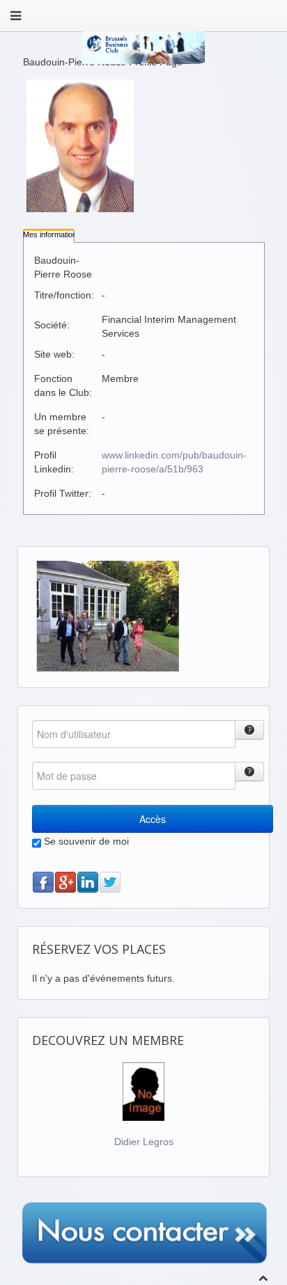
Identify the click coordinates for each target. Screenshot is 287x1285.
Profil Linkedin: (54, 461)
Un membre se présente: (61, 423)
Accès (152, 819)
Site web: (54, 354)
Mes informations (52, 234)
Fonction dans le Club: (63, 385)
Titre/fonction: (64, 295)
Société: (52, 324)
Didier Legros (143, 1141)
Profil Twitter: (62, 493)
